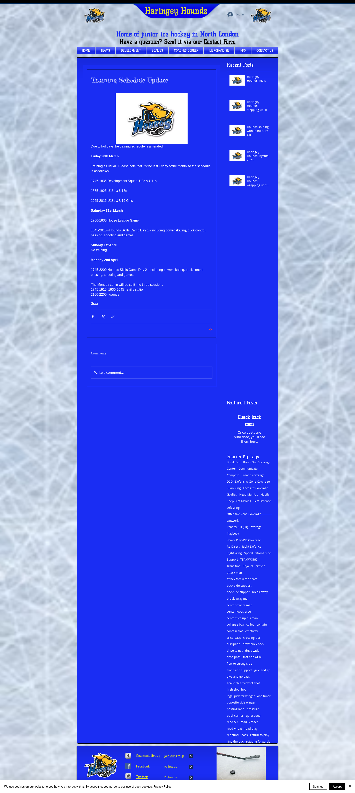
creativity (251, 631)
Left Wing (233, 508)
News (94, 303)
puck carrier (235, 716)
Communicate (248, 468)
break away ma (237, 598)
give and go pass (238, 676)
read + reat (234, 728)
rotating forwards (258, 741)
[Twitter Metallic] (128, 776)
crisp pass (234, 638)
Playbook (233, 533)
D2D (230, 481)
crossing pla (251, 638)
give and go (262, 670)
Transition (234, 566)
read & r (232, 722)
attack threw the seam (242, 579)
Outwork (233, 520)
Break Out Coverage (256, 462)
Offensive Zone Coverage (244, 514)
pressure (253, 709)
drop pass (234, 657)
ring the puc (235, 741)
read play (250, 728)
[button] (186, 50)
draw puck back (253, 644)
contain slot (235, 631)
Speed (248, 553)
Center (231, 468)
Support (232, 559)
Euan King (234, 488)
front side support (239, 670)
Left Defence (262, 501)
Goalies (232, 494)
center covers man (239, 605)
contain (262, 624)
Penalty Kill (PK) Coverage (244, 527)
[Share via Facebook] (93, 316)
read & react (249, 722)
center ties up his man (242, 618)
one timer (264, 696)
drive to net (235, 651)
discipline (233, 644)
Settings (318, 786)
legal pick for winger (241, 696)
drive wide (252, 651)
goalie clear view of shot (243, 683)
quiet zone (253, 716)
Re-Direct (233, 546)
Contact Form (220, 41)
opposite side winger (241, 702)
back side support (239, 585)
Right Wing (234, 553)
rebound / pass (237, 735)
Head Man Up (248, 494)
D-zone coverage (253, 475)
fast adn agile (252, 657)
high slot (233, 689)
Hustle (265, 494)
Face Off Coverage (255, 488)
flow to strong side (239, 663)
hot (243, 689)
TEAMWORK (248, 559)
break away (260, 592)
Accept (337, 786)
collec (250, 624)
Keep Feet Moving (239, 501)
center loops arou (239, 611)
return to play (259, 735)
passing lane (235, 709)
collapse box (235, 624)
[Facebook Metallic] (128, 756)
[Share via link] (113, 316)
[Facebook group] (128, 766)
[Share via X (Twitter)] (103, 316)
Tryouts (248, 566)
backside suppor (238, 592)
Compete (233, 475)
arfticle (260, 566)
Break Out (234, 462)
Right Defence (251, 546)
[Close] (350, 786)
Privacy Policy (162, 786)
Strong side (263, 553)
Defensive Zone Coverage (252, 481)
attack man (234, 573)
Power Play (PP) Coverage (244, 540)
